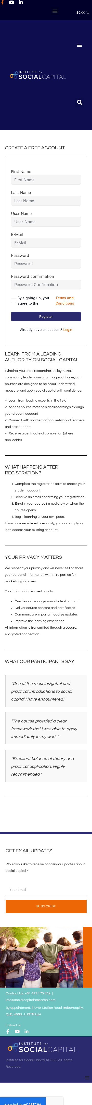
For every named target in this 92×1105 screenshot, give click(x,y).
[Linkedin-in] (21, 2)
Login (67, 329)
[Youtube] (11, 2)
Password (20, 255)
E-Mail (17, 234)
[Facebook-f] (2, 2)
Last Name (21, 192)
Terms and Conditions (64, 300)
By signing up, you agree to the (45, 300)
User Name (21, 213)
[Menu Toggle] (79, 45)
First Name (21, 171)
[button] (55, 11)
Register (46, 316)
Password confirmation (32, 276)
